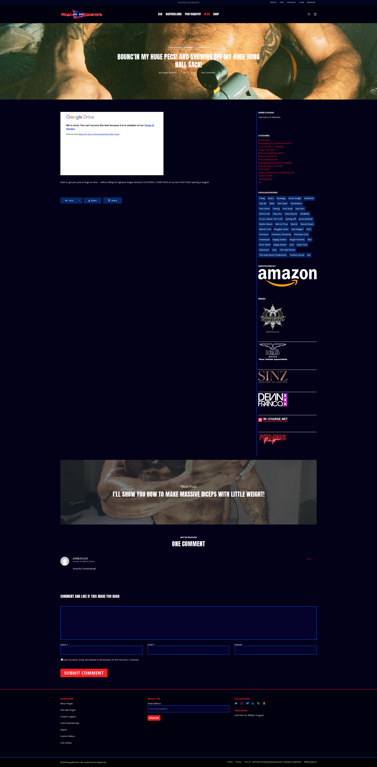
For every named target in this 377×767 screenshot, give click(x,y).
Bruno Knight (295, 198)
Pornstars (263, 234)
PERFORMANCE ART (268, 160)
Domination (296, 203)
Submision (264, 249)
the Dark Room (287, 249)
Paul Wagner (297, 229)
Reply (309, 559)
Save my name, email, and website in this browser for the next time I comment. (101, 659)
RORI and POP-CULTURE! (270, 166)
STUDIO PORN (265, 176)
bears (271, 198)
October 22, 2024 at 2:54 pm (84, 561)
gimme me (264, 213)
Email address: (154, 703)
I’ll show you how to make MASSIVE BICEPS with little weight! (188, 492)
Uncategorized (265, 179)
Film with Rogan (68, 710)
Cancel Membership (69, 723)
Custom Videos (67, 736)
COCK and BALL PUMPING (180, 47)
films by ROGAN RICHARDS (271, 153)
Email (151, 644)
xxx (308, 255)
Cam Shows (66, 742)
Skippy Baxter (279, 244)
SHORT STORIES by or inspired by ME (276, 173)
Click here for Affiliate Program (249, 715)
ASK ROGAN (264, 140)
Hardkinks (304, 213)
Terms (230, 762)
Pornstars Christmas (281, 234)
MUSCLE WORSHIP (267, 156)
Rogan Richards (169, 72)
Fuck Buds (287, 208)
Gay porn (300, 208)
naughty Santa (281, 229)
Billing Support (310, 762)
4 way (262, 198)
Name (64, 644)
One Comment (208, 72)
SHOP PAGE (203, 47)
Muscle (294, 224)
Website (238, 644)
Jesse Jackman (306, 218)
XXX (260, 182)
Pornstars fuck (301, 234)
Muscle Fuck (265, 229)
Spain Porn (302, 244)
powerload (264, 239)
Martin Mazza (265, 224)
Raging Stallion (280, 239)
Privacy (239, 762)
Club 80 (262, 203)
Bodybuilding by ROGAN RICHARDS (275, 143)
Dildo (271, 203)
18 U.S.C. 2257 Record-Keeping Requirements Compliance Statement (272, 762)
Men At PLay (281, 224)
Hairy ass (277, 213)
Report (63, 729)
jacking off (291, 218)
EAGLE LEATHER (266, 150)
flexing (276, 208)
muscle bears (307, 224)
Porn (308, 229)
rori (309, 239)
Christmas (309, 198)
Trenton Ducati (297, 255)
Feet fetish (264, 208)
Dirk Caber (282, 203)
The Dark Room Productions (273, 255)
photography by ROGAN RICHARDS (275, 163)
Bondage (281, 198)
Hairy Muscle (291, 213)
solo (292, 244)
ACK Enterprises (99, 762)
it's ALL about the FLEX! (271, 218)
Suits (274, 249)
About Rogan (66, 703)
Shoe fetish (264, 244)
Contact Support (68, 716)
